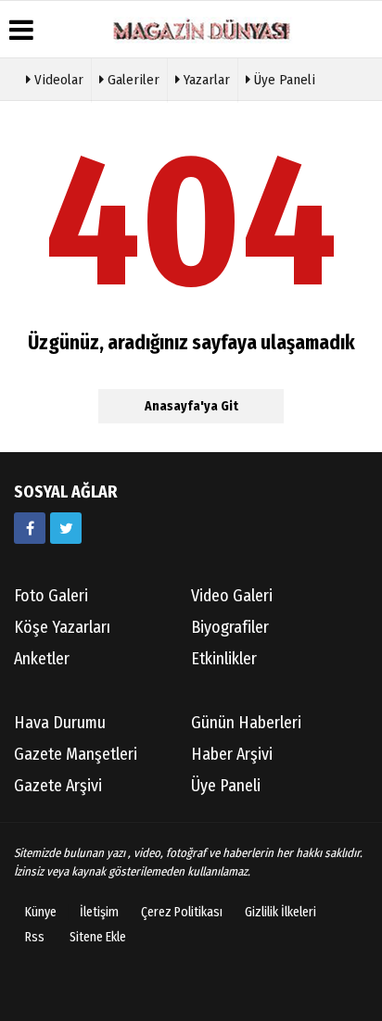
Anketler (42, 659)
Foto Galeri (51, 596)
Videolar (57, 79)
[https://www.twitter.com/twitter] (66, 528)
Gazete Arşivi (58, 785)
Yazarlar (205, 79)
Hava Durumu (60, 722)
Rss (35, 937)
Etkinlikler (224, 659)
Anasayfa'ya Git (191, 406)
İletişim (99, 912)
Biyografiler (230, 627)
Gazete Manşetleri (75, 754)
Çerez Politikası (182, 912)
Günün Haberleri (246, 722)
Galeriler (131, 79)
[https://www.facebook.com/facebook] (29, 528)
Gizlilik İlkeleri (280, 912)
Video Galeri (232, 596)
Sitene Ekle (98, 937)
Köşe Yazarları (62, 627)
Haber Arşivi (232, 754)
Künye (41, 912)
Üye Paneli (282, 79)
